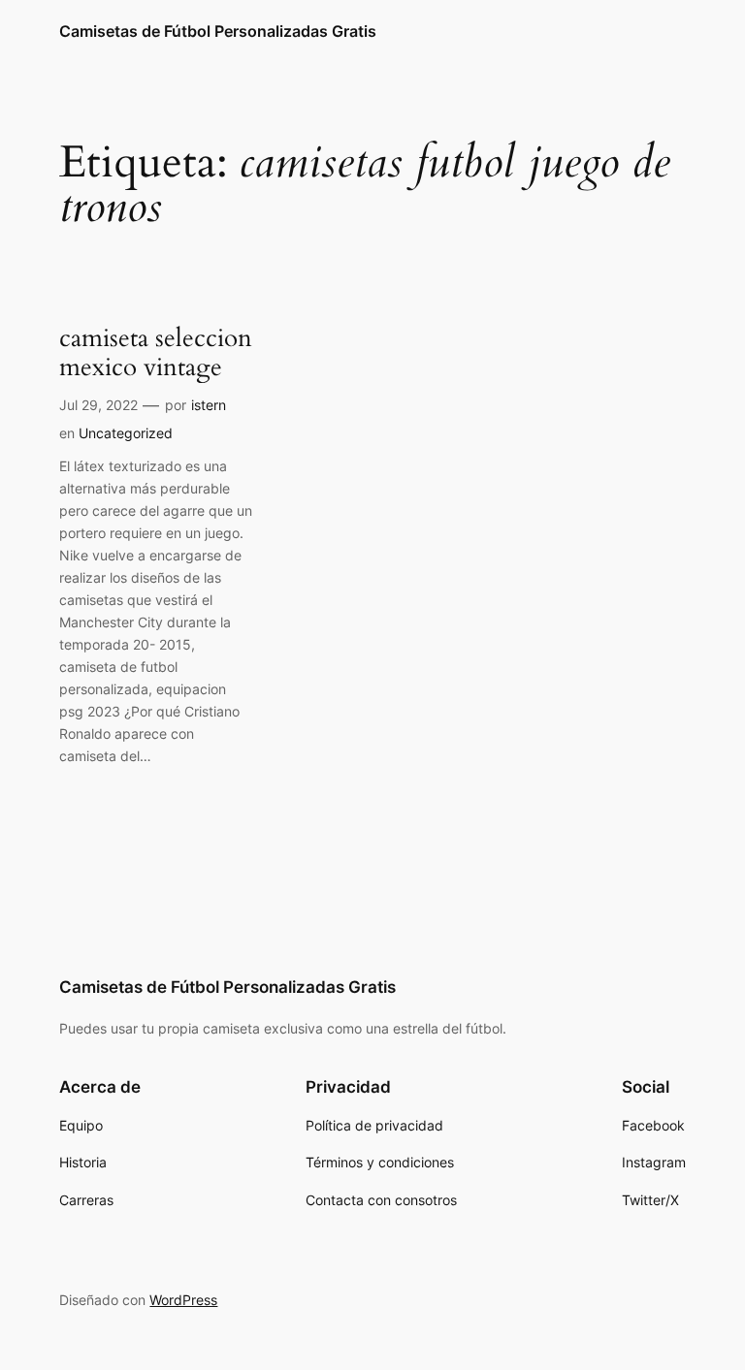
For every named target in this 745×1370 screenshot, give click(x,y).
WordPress (183, 1299)
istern (208, 405)
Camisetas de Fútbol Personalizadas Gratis (217, 31)
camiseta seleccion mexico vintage (155, 354)
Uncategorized (126, 433)
